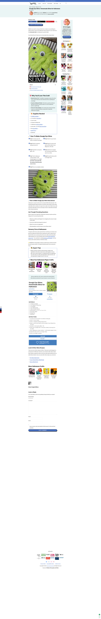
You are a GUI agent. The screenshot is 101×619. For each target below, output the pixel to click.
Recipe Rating (31, 396)
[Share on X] (1, 310)
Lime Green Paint (42, 126)
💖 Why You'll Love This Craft (35, 86)
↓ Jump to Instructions (35, 24)
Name (29, 416)
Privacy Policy (43, 563)
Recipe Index (50, 3)
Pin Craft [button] (42, 338)
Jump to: (31, 84)
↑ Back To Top (57, 563)
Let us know (41, 343)
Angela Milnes (31, 288)
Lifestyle (44, 3)
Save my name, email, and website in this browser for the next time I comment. (42, 427)
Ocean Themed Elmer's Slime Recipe (37, 359)
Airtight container (35, 116)
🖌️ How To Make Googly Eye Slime (36, 90)
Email (29, 420)
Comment (30, 400)
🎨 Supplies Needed (33, 88)
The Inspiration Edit (50, 565)
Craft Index (56, 3)
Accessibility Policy (50, 563)
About (39, 3)
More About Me (66, 36)
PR (60, 3)
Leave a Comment (51, 13)
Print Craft (43, 336)
